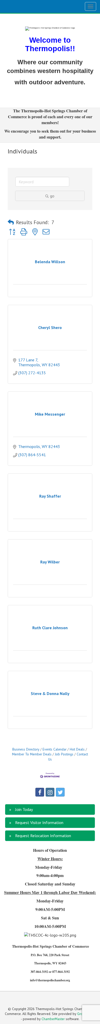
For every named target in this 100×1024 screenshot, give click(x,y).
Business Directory (25, 749)
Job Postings (64, 754)
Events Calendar (54, 749)
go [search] (52, 195)
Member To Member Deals (32, 754)
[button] (11, 222)
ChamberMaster (53, 1019)
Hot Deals (77, 749)
